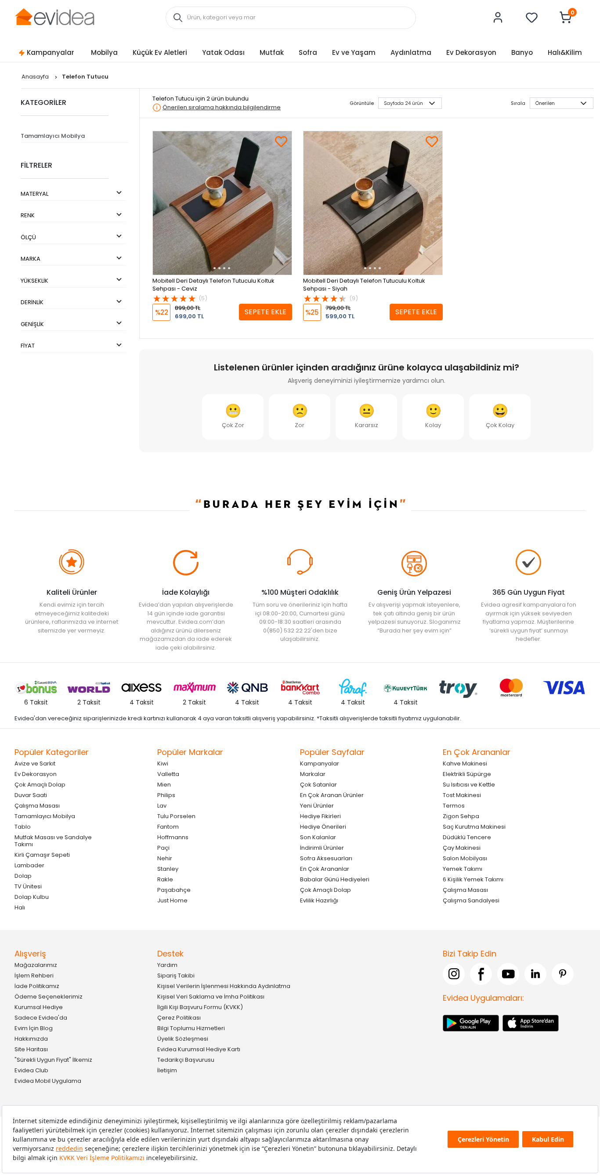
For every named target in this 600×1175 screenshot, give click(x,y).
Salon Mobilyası (465, 858)
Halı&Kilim (565, 52)
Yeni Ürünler (317, 805)
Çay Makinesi (462, 847)
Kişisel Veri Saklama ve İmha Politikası (210, 996)
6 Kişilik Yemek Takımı (473, 879)
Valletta (168, 773)
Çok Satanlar (318, 784)
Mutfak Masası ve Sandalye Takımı (53, 840)
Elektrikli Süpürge (467, 773)
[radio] (233, 417)
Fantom (168, 826)
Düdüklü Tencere (467, 837)
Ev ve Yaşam (354, 52)
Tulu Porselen (176, 816)
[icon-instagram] (454, 974)
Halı (19, 907)
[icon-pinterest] (563, 974)
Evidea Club (31, 1070)
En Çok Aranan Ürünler (332, 795)
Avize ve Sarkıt (34, 763)
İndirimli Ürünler (322, 847)
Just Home (172, 900)
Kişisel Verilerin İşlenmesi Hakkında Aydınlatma (223, 985)
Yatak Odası (223, 52)
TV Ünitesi (28, 886)
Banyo (522, 52)
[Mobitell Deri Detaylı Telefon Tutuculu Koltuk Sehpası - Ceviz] (222, 203)
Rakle (165, 879)
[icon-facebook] (481, 974)
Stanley (167, 868)
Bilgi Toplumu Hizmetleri (191, 1028)
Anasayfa (36, 76)
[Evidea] (54, 17)
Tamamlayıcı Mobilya (53, 136)
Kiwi (162, 763)
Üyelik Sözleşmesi (182, 1038)
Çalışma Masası (37, 805)
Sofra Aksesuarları (326, 858)
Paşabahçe (174, 889)
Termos (454, 805)
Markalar (312, 773)
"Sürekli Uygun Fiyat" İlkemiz (53, 1059)
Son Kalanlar (318, 837)
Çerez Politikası (179, 1017)
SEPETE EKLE (265, 312)
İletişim (167, 1070)
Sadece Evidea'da (40, 1017)
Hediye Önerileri (323, 826)
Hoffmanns (172, 837)
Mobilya (104, 52)
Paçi (163, 847)
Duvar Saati (30, 795)
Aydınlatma (410, 52)
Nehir (164, 858)
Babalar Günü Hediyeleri (334, 879)
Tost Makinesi (462, 795)
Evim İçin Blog (33, 1028)
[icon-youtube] (508, 974)
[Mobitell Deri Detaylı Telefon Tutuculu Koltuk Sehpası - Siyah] (373, 203)
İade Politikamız (36, 985)
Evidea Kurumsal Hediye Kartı (198, 1049)
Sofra (308, 52)
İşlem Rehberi (34, 975)
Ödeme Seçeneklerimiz (48, 996)
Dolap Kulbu (31, 896)
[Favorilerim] (532, 17)
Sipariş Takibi (176, 975)
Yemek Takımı (462, 868)
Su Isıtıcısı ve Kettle (469, 784)
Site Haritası (31, 1049)
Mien (164, 784)
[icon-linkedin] (535, 974)
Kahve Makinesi (465, 763)
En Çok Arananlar (324, 868)
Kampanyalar (50, 52)
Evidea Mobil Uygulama (47, 1080)
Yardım (167, 964)
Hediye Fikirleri (320, 816)
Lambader (29, 865)
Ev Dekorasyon (471, 52)
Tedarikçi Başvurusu (185, 1059)
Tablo (22, 826)
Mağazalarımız (35, 964)
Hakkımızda (31, 1038)
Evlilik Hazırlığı (319, 900)
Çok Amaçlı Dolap (39, 784)
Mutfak (272, 52)
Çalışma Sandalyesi (471, 900)
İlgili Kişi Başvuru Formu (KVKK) (200, 1007)
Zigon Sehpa (461, 816)
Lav (161, 805)
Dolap (23, 875)
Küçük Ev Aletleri (160, 52)
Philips (166, 795)
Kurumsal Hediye (38, 1007)
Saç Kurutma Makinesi (474, 826)
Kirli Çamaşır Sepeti (42, 854)
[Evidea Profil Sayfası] (498, 17)
